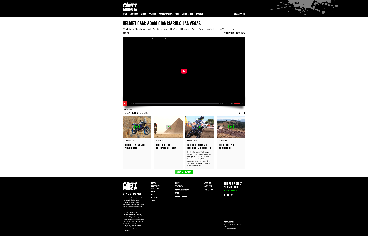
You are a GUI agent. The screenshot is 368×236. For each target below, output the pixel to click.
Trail (153, 200)
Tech (177, 14)
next (243, 112)
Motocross (155, 198)
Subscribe (238, 14)
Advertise (208, 186)
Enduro (153, 192)
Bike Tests (134, 14)
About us (207, 183)
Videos (143, 14)
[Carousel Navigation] (241, 112)
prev (240, 112)
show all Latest (184, 172)
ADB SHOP (199, 14)
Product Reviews (166, 14)
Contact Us (208, 190)
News (125, 14)
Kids (152, 195)
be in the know (229, 191)
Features (152, 14)
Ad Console (127, 110)
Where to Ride (187, 14)
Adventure (155, 189)
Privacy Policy (229, 222)
